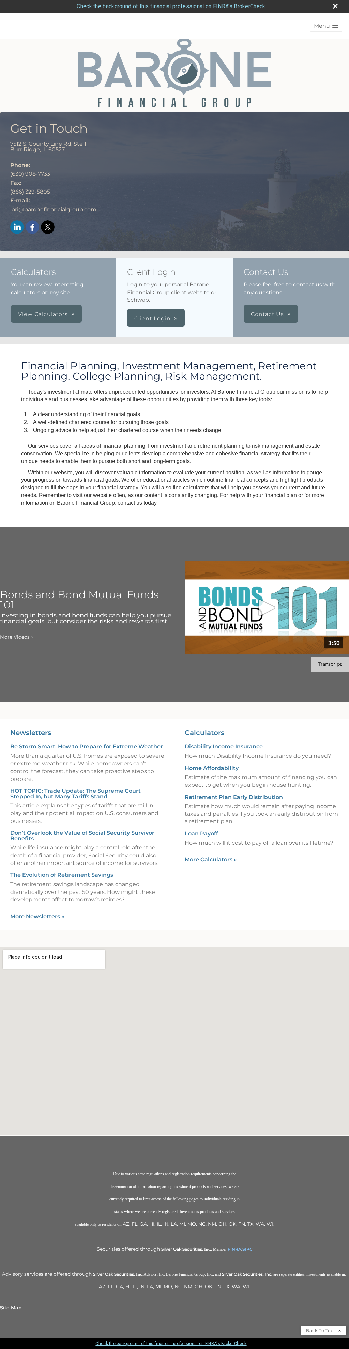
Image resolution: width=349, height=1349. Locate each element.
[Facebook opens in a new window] (32, 227)
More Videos (16, 637)
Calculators (204, 733)
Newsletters (30, 733)
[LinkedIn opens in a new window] (17, 227)
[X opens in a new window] (48, 227)
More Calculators (211, 859)
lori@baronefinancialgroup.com (53, 209)
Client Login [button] (152, 318)
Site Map (11, 1308)
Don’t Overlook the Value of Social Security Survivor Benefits (82, 836)
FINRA (234, 1249)
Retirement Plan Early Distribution (234, 797)
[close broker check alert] (335, 6)
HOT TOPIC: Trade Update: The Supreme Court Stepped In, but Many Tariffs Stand (75, 794)
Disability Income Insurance (224, 746)
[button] (326, 26)
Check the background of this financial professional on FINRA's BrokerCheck (171, 6)
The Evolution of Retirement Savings (61, 875)
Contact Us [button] (267, 314)
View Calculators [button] (43, 314)
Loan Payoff (201, 833)
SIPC (247, 1249)
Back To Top (320, 1330)
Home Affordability (212, 768)
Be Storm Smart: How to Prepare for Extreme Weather (86, 746)
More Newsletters (37, 916)
